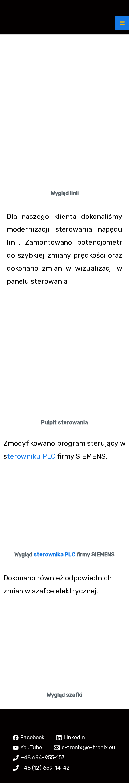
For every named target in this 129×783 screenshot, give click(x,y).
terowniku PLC (31, 456)
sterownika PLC (54, 554)
